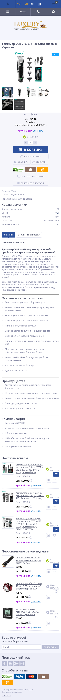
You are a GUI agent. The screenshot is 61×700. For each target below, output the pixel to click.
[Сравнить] (48, 480)
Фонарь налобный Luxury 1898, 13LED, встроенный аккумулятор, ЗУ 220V (29, 586)
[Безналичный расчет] (42, 169)
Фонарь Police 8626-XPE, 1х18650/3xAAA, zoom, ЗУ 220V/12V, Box (28, 560)
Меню (23, 12)
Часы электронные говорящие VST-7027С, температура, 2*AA (27, 612)
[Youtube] (10, 663)
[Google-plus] (16, 663)
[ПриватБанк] (18, 169)
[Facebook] (4, 663)
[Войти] (8, 4)
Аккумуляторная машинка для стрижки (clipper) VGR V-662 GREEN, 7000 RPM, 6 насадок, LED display (30, 468)
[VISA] (19, 676)
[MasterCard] (31, 676)
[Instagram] (22, 663)
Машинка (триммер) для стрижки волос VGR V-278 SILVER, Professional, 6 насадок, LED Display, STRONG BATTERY (28, 524)
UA (39, 4)
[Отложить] (54, 480)
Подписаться (51, 647)
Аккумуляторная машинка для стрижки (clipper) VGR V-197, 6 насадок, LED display (30, 496)
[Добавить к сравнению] (48, 571)
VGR (57, 212)
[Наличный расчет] (30, 169)
